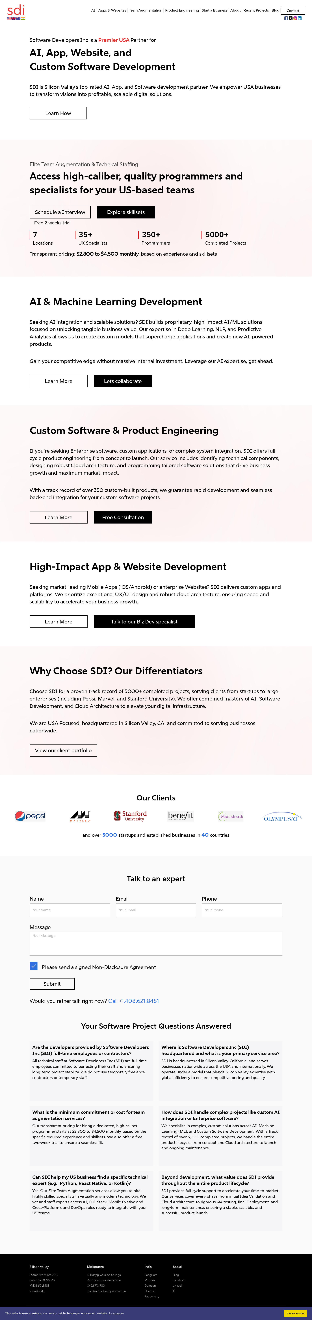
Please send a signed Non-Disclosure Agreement (99, 967)
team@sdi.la (37, 1291)
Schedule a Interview (60, 212)
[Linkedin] (300, 17)
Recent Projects (256, 10)
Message (40, 927)
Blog (275, 10)
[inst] (295, 17)
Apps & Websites (112, 10)
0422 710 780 (96, 1285)
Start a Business (215, 10)
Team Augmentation (145, 10)
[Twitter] (290, 17)
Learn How (58, 113)
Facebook (179, 1280)
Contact (293, 10)
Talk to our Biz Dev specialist (144, 621)
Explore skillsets (126, 212)
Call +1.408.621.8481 (133, 1001)
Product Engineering (182, 10)
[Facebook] (286, 17)
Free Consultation (123, 517)
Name (37, 899)
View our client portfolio (63, 750)
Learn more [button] (116, 1313)
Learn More (58, 381)
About (235, 10)
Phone (209, 899)
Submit (52, 984)
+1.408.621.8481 (39, 1285)
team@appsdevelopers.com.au (106, 1291)
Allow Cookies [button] (295, 1313)
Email (122, 899)
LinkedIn (178, 1285)
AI (93, 10)
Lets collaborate (123, 381)
